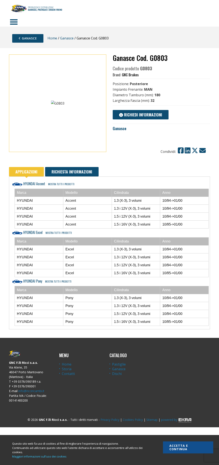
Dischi (117, 373)
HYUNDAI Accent (48, 183)
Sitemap (152, 420)
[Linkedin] (187, 150)
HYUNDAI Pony (46, 281)
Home (52, 38)
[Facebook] (180, 150)
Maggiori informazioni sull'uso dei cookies (39, 456)
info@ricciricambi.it (31, 391)
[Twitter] (195, 150)
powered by (169, 420)
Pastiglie (119, 364)
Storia (66, 369)
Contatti (68, 373)
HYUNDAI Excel (47, 232)
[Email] (202, 150)
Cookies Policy (133, 420)
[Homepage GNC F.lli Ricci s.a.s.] (36, 8)
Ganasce (29, 38)
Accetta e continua (178, 447)
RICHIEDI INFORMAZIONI (142, 114)
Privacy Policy (110, 420)
